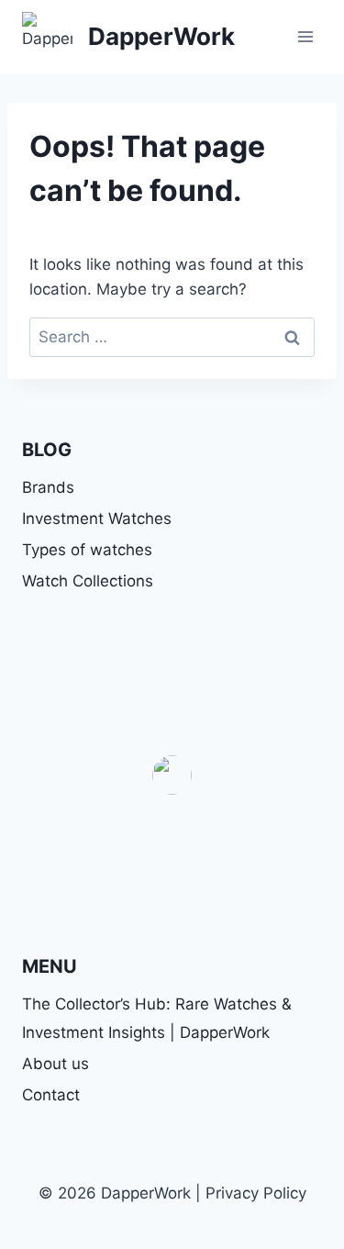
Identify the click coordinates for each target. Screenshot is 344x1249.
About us (55, 1063)
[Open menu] (305, 36)
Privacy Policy (255, 1193)
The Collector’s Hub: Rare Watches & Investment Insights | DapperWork (157, 1018)
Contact (51, 1095)
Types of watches (87, 550)
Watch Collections (87, 581)
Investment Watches (97, 518)
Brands (48, 487)
